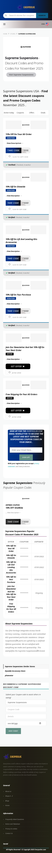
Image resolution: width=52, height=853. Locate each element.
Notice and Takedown (12, 824)
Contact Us (9, 833)
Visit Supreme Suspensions (21, 74)
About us (8, 791)
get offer (16, 366)
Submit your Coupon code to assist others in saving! (23, 696)
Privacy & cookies (11, 829)
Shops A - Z (9, 796)
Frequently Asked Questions (14, 819)
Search (42, 15)
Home (7, 805)
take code (13, 150)
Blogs (7, 801)
